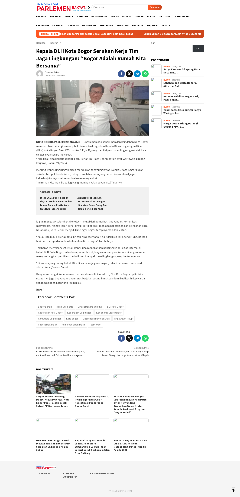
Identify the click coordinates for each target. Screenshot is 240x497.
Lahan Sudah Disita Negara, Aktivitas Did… (180, 84)
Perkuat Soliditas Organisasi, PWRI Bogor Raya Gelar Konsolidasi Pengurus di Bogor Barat (92, 401)
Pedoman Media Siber (102, 473)
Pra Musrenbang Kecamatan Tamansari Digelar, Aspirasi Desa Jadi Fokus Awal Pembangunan (60, 351)
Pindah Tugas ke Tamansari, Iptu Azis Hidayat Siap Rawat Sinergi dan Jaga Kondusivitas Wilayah (123, 351)
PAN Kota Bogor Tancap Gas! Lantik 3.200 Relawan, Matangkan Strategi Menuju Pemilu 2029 (130, 445)
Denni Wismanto (65, 306)
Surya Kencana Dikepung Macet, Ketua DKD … (182, 71)
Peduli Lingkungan (47, 324)
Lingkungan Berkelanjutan (96, 318)
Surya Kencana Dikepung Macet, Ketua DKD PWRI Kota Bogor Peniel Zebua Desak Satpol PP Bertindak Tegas (53, 401)
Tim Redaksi (43, 473)
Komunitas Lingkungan (49, 318)
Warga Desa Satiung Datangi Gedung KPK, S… (180, 125)
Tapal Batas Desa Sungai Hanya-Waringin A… (182, 111)
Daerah (166, 66)
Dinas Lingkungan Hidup (90, 306)
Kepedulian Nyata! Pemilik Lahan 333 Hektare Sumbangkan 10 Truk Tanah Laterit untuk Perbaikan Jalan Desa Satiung (92, 447)
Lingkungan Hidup (123, 318)
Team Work (95, 324)
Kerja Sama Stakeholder (109, 312)
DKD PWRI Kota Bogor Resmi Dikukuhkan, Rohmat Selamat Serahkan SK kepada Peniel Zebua (53, 445)
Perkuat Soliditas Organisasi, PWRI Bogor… (181, 98)
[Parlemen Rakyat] (64, 7)
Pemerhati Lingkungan (73, 324)
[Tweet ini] (129, 73)
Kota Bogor (72, 318)
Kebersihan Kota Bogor (50, 312)
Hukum (166, 80)
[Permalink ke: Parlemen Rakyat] (39, 73)
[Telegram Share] (137, 73)
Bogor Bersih (45, 306)
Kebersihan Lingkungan (79, 312)
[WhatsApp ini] (145, 73)
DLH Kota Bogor (115, 306)
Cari (153, 42)
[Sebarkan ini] (121, 73)
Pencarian (155, 7)
